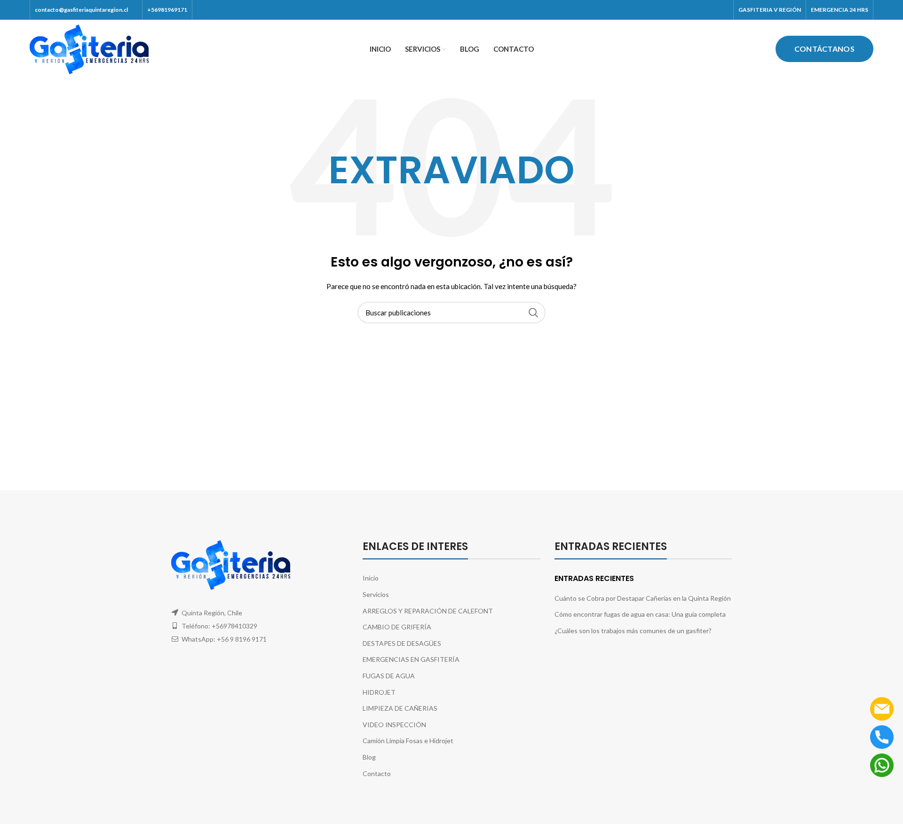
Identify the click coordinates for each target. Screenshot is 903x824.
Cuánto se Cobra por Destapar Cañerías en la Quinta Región (642, 598)
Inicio (371, 578)
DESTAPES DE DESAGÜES (402, 643)
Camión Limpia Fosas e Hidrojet (408, 741)
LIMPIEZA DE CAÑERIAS (400, 708)
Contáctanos (824, 48)
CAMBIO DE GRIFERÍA (397, 627)
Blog (369, 757)
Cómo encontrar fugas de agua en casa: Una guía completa (640, 614)
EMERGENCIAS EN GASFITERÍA (411, 659)
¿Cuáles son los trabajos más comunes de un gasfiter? (633, 631)
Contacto (377, 773)
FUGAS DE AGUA (389, 676)
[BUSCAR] (533, 312)
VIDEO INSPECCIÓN (394, 725)
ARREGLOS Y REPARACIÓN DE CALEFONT (428, 611)
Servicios (376, 594)
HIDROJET (379, 692)
